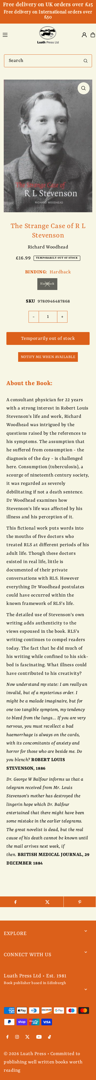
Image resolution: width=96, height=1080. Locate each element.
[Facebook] (7, 1037)
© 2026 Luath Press (25, 1053)
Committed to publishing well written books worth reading (43, 1062)
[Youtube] (39, 1037)
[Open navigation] (16, 34)
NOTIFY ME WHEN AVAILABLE (48, 357)
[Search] (85, 60)
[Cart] (93, 34)
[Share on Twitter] (47, 901)
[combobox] (48, 60)
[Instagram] (17, 1037)
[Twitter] (27, 1037)
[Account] (84, 34)
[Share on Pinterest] (80, 901)
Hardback (47, 284)
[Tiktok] (49, 1037)
